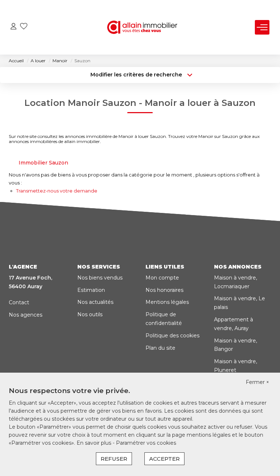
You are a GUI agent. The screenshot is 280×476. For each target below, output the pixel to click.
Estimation (91, 290)
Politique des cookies (172, 335)
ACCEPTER (164, 458)
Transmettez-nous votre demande (56, 191)
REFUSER (114, 458)
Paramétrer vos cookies (146, 443)
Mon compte (162, 277)
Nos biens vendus (99, 277)
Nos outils (89, 314)
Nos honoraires (164, 290)
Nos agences (25, 315)
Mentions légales (167, 302)
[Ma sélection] (23, 27)
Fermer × (257, 382)
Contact (19, 302)
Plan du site (160, 348)
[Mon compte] (13, 27)
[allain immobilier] (142, 27)
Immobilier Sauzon (43, 162)
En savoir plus (95, 443)
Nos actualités (95, 302)
